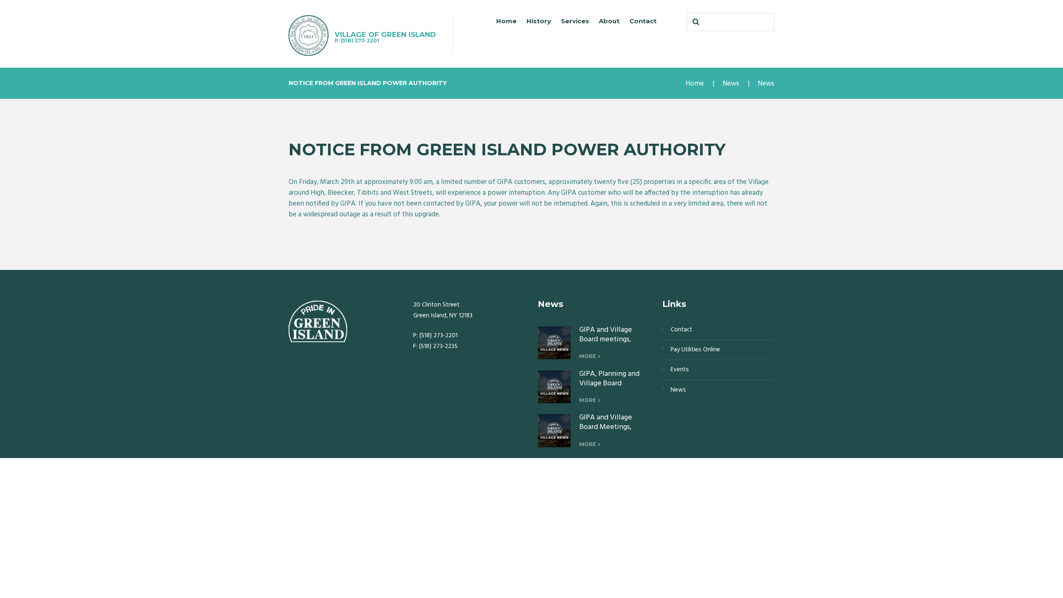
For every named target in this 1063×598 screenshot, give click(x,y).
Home (506, 21)
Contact (642, 21)
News (731, 83)
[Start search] (695, 22)
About (609, 21)
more (587, 356)
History (539, 21)
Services (575, 21)
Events (680, 370)
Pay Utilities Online (695, 350)
